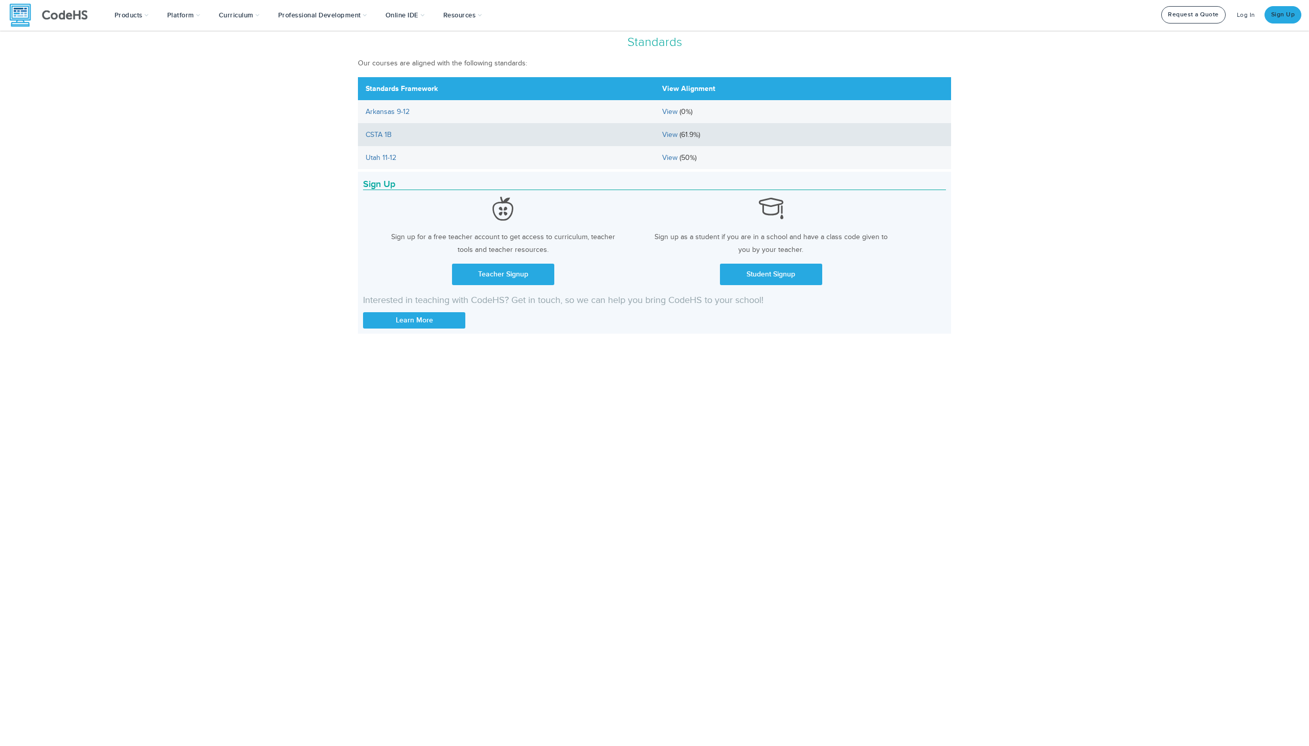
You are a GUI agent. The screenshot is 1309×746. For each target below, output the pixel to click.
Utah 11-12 (381, 157)
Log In (1246, 15)
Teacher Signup (503, 274)
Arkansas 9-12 (388, 111)
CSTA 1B (379, 134)
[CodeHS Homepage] (52, 15)
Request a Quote (1193, 14)
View (671, 111)
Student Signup (771, 274)
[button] (131, 15)
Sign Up (1283, 14)
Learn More (414, 320)
